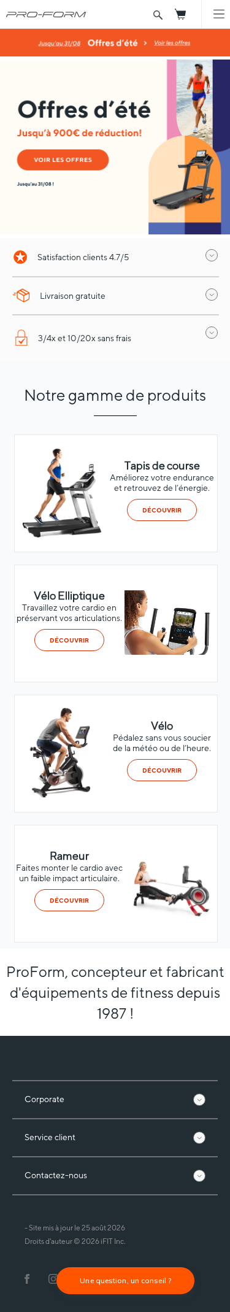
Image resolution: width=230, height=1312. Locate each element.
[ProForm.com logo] (44, 14)
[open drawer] (211, 255)
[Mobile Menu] (219, 14)
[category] (61, 535)
